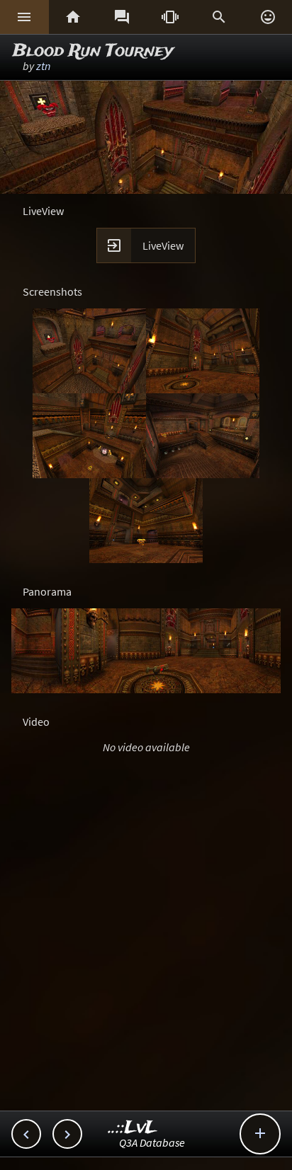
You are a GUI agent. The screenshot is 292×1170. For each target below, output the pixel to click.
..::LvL (133, 1128)
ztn (43, 66)
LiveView (163, 245)
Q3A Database (152, 1142)
